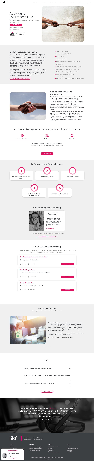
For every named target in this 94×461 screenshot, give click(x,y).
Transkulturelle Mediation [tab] (22, 139)
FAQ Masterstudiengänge (34, 450)
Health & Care (70, 451)
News (68, 444)
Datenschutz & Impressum (54, 451)
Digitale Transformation (72, 448)
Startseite (35, 2)
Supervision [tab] (72, 139)
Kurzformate (53, 2)
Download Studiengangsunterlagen (20, 78)
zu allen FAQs (47, 391)
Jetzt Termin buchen (47, 423)
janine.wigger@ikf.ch (13, 458)
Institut (72, 2)
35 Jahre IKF (51, 450)
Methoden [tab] (47, 139)
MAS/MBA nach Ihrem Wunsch (35, 448)
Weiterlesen (67, 264)
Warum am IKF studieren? (53, 447)
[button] (15, 330)
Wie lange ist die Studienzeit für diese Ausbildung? (38, 368)
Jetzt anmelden (16, 24)
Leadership (69, 450)
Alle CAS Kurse (13, 447)
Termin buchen (12, 454)
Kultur (68, 447)
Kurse (43, 2)
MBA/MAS (63, 2)
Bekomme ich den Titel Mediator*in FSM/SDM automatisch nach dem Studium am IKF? (47, 376)
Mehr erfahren (50, 228)
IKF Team (50, 448)
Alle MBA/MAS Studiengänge (35, 447)
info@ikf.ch (54, 408)
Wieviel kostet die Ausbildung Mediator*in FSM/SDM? (39, 384)
